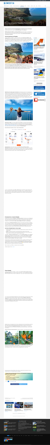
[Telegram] (45, 0)
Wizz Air (21, 435)
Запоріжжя (29, 435)
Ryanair (38, 435)
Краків (17, 435)
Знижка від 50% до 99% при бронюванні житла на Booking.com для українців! (8, 410)
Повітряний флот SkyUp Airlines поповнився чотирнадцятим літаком (10, 398)
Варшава (26, 435)
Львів (12, 435)
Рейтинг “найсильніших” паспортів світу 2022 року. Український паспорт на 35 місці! (18, 410)
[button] (5, 80)
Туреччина (15, 435)
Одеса (42, 435)
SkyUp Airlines (35, 435)
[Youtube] (39, 0)
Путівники (6, 21)
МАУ (40, 435)
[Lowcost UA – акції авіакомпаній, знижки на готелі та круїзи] (9, 2)
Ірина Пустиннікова (10, 423)
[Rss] (44, 0)
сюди (19, 430)
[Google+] (38, 0)
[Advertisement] (19, 391)
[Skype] (40, 0)
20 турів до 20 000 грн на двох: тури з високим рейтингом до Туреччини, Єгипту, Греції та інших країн (27, 398)
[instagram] (43, 0)
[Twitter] (36, 0)
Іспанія (23, 435)
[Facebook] (35, 0)
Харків (10, 435)
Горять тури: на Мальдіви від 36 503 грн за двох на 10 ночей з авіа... (14, 0)
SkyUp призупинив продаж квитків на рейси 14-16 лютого (28, 409)
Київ (32, 435)
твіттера (25, 424)
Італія (31, 435)
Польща (19, 435)
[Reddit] (41, 0)
